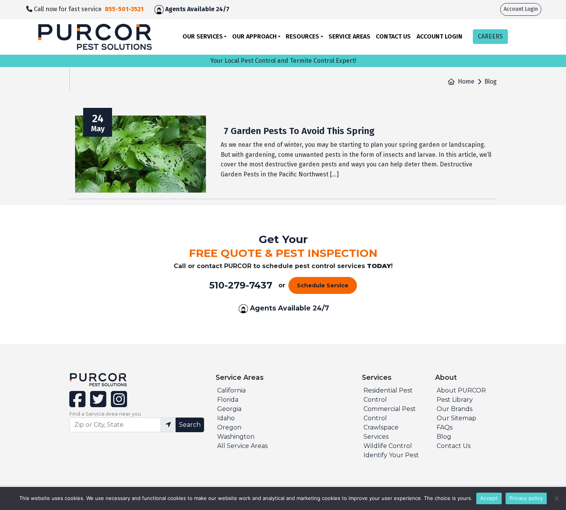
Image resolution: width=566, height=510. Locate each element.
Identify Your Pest (391, 455)
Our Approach (254, 36)
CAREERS (490, 36)
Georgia (229, 409)
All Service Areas (242, 446)
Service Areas (349, 36)
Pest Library (455, 399)
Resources (302, 36)
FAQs (444, 427)
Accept (489, 498)
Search (190, 424)
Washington (236, 436)
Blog (444, 436)
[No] (556, 498)
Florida (227, 399)
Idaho (226, 418)
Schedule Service (322, 285)
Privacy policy (526, 498)
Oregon (229, 427)
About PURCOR (461, 390)
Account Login (521, 9)
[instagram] (117, 404)
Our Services (203, 36)
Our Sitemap (456, 418)
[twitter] (97, 404)
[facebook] (78, 404)
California (231, 390)
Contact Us (393, 36)
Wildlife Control (387, 446)
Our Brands (454, 409)
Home (466, 81)
